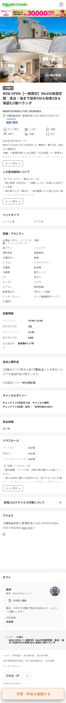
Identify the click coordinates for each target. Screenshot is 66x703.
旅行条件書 (42, 655)
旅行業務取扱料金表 (13, 660)
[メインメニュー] (61, 4)
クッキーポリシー (12, 666)
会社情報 (50, 660)
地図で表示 (12, 122)
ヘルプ (6, 655)
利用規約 (16, 655)
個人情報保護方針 (34, 660)
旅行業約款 (29, 655)
